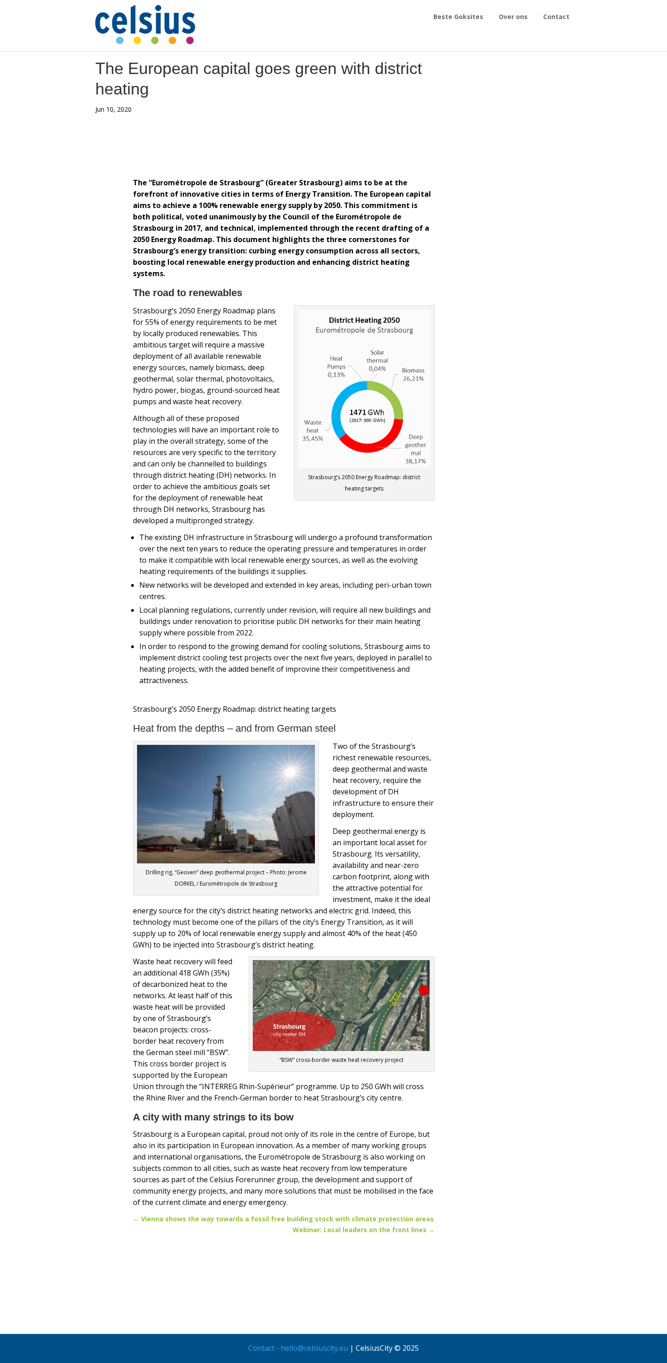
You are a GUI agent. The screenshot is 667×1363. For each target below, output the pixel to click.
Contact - (264, 1348)
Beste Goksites (458, 16)
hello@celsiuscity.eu (314, 1348)
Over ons (513, 16)
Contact (556, 16)
